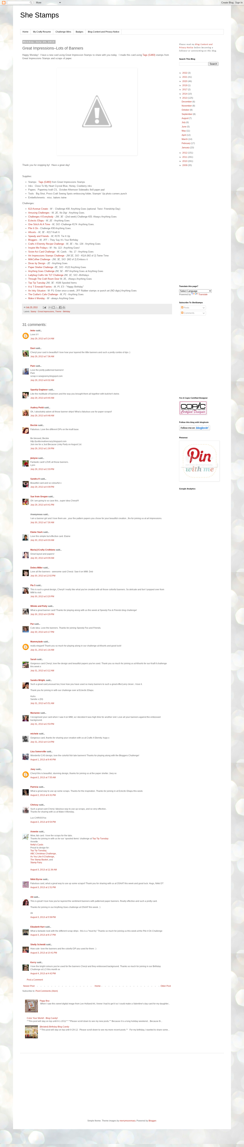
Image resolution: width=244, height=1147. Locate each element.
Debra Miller (36, 567)
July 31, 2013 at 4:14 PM (42, 742)
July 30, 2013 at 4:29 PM (42, 614)
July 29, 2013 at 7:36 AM (42, 356)
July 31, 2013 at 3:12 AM (42, 670)
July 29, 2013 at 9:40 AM (42, 398)
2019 (185, 85)
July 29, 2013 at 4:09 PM (42, 487)
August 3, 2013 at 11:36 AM (43, 869)
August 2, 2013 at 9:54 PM (43, 822)
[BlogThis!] (53, 307)
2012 (185, 153)
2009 (185, 165)
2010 (185, 161)
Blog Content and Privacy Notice (103, 32)
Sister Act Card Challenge (41, 251)
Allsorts (32, 232)
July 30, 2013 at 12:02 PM (42, 575)
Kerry (33, 962)
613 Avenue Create (38, 208)
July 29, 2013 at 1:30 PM (42, 448)
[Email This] (50, 307)
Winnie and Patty (38, 606)
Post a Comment (35, 979)
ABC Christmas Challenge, (43, 853)
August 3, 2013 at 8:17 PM (43, 935)
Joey (32, 769)
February (186, 143)
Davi (32, 348)
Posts (186, 307)
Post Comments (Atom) (47, 991)
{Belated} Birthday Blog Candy (54, 1026)
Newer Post (28, 986)
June (184, 126)
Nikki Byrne (36, 879)
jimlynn (34, 458)
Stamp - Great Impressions (42, 311)
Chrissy (34, 805)
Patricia (34, 787)
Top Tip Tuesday (37, 282)
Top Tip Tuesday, (38, 850)
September (187, 114)
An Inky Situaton (37, 290)
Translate (203, 294)
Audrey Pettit (37, 407)
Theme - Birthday (62, 311)
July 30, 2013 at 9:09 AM (42, 558)
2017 (185, 89)
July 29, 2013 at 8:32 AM (42, 380)
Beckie (34, 425)
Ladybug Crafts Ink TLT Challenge (45, 275)
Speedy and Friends (38, 236)
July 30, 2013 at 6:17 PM (42, 632)
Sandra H (35, 479)
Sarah (33, 659)
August (185, 118)
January (186, 147)
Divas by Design (36, 263)
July (184, 122)
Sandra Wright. (37, 680)
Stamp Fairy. (36, 862)
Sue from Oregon (39, 496)
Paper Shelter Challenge (40, 267)
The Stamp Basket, (39, 859)
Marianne (35, 713)
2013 (185, 98)
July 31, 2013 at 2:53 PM (42, 724)
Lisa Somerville (38, 751)
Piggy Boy (44, 1001)
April (184, 135)
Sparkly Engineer (39, 389)
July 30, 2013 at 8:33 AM (42, 540)
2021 (185, 77)
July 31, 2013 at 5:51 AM (42, 703)
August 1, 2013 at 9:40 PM (43, 759)
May (184, 131)
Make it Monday (36, 298)
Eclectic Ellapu (36, 220)
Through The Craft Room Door (43, 279)
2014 (185, 94)
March (185, 139)
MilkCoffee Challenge (39, 259)
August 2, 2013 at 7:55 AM (43, 777)
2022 (185, 73)
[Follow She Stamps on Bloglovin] (194, 429)
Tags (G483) (149, 55)
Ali (31, 897)
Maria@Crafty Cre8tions (42, 550)
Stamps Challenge (54, 255)
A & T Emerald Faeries (40, 286)
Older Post (166, 986)
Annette (34, 831)
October (186, 110)
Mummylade (36, 641)
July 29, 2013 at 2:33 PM (42, 469)
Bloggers (32, 240)
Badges (79, 32)
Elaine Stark (36, 532)
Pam (32, 366)
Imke (32, 330)
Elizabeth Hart (37, 927)
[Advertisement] (198, 226)
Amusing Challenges (38, 212)
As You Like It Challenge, (42, 856)
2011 (185, 157)
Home (25, 32)
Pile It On (33, 228)
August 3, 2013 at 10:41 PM (43, 953)
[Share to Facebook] (60, 307)
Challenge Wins (63, 32)
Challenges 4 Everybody (40, 216)
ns (43, 255)
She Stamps (39, 15)
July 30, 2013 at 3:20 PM (42, 596)
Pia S (33, 585)
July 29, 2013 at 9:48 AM (42, 415)
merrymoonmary (127, 1120)
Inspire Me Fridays (38, 247)
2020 (185, 81)
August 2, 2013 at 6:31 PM (43, 795)
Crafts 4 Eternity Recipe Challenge (46, 243)
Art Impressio (35, 255)
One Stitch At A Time (39, 224)
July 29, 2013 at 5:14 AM (42, 338)
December (187, 101)
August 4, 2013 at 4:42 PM (43, 973)
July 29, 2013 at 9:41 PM (42, 505)
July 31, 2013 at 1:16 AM (42, 650)
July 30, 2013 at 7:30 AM (42, 522)
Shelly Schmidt (38, 944)
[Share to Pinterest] (64, 307)
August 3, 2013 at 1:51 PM (43, 887)
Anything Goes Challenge (41, 271)
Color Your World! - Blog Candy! (42, 1018)
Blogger (152, 1120)
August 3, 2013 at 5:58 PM (43, 917)
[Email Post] (44, 307)
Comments (188, 313)
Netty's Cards (36, 844)
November (187, 106)
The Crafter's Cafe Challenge (43, 294)
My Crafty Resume (42, 32)
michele (34, 733)
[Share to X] (57, 307)
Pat (32, 624)
